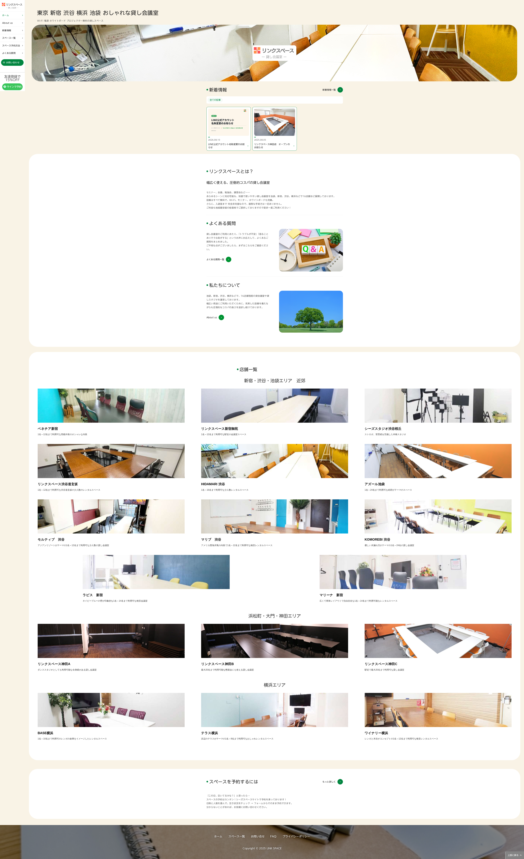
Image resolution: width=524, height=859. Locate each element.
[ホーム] (12, 5)
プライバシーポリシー (296, 836)
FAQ (273, 836)
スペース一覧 (236, 836)
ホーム (218, 836)
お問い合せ (258, 836)
